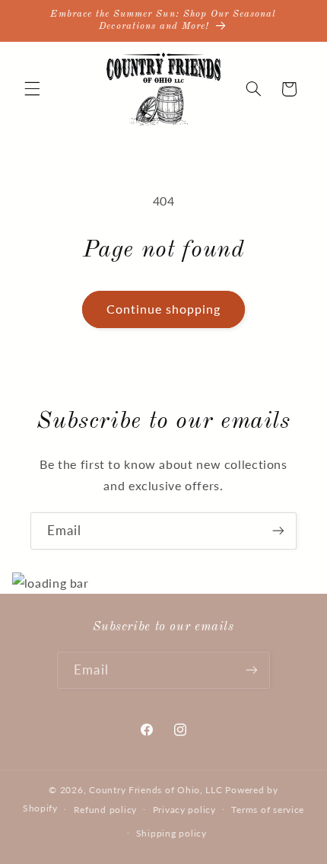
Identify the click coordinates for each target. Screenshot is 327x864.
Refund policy (106, 810)
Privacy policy (184, 810)
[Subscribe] (278, 531)
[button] (31, 89)
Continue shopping (163, 308)
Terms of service (267, 810)
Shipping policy (171, 833)
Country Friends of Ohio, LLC (156, 790)
